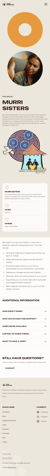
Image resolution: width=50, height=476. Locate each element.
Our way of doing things (15, 334)
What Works (12, 467)
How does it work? (12, 311)
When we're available (14, 326)
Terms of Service (7, 458)
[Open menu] (46, 5)
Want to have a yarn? (14, 341)
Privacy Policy (6, 454)
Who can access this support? (19, 319)
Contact (10, 368)
